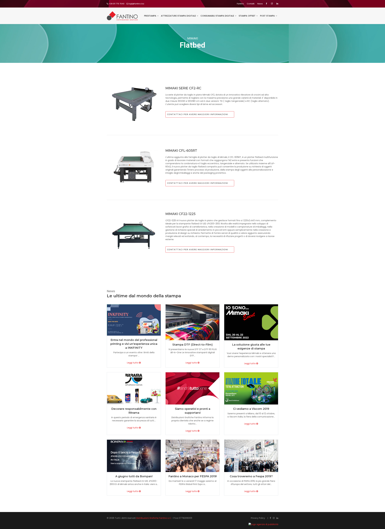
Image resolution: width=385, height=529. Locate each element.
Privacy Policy (258, 518)
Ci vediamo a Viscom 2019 (251, 409)
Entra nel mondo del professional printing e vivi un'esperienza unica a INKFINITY (133, 343)
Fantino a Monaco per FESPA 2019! (192, 476)
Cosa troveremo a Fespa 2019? (251, 476)
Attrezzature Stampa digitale (178, 15)
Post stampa (267, 15)
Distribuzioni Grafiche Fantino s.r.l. (154, 518)
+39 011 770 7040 (116, 3)
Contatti (250, 3)
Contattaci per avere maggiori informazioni (197, 114)
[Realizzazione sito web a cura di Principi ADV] (245, 524)
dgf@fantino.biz (136, 3)
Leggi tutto (133, 362)
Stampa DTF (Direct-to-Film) (192, 344)
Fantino (240, 3)
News (260, 3)
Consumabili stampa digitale (217, 15)
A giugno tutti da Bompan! (133, 476)
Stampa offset (247, 15)
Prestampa (150, 15)
